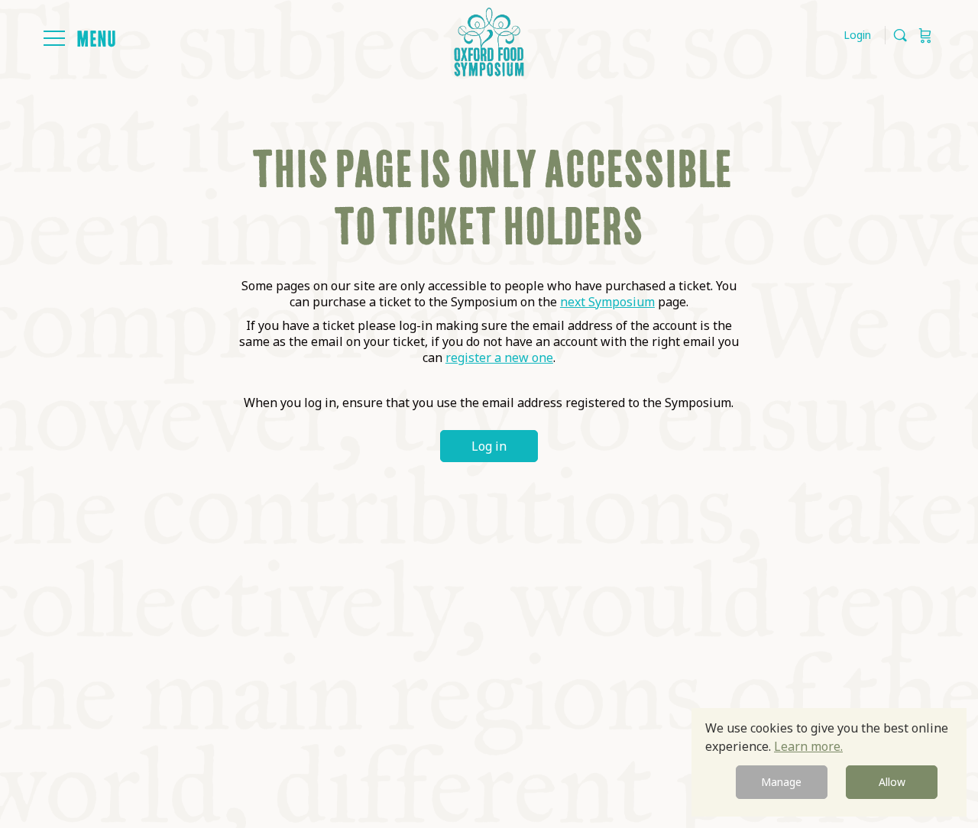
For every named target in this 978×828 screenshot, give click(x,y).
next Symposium (607, 301)
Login (857, 34)
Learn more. (808, 746)
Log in (489, 446)
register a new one (499, 357)
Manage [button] (781, 782)
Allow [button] (892, 782)
